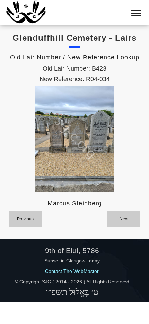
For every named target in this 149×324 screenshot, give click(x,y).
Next (124, 219)
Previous (25, 219)
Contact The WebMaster (72, 271)
